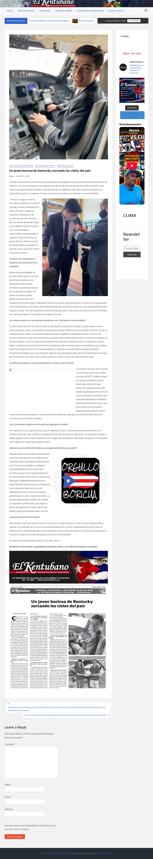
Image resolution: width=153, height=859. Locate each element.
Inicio (10, 10)
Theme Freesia (103, 853)
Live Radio (45, 10)
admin (11, 176)
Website (9, 809)
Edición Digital (26, 10)
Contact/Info (116, 10)
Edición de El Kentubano (21, 166)
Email (8, 796)
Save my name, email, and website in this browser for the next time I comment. (30, 827)
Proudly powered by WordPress (57, 853)
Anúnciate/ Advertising (90, 10)
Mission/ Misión (63, 10)
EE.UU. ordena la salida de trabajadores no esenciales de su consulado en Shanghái (65, 715)
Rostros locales (65, 166)
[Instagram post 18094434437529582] (132, 90)
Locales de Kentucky (45, 166)
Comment (10, 744)
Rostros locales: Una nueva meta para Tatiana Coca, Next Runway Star (64, 20)
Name (8, 784)
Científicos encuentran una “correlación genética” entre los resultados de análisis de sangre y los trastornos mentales (56, 709)
